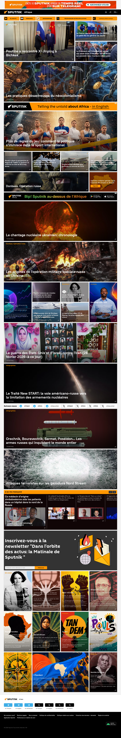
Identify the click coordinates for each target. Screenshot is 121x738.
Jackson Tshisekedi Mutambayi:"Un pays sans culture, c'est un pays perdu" (16, 675)
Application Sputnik (9, 718)
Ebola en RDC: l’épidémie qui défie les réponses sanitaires (16, 687)
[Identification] (106, 12)
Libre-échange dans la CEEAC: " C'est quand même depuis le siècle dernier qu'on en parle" (45, 605)
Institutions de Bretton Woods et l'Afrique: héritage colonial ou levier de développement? (17, 636)
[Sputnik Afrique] (13, 14)
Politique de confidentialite (47, 715)
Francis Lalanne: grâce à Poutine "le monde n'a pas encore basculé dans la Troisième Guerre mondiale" (103, 633)
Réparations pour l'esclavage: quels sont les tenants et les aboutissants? (17, 646)
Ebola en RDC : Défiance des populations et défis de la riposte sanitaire (45, 646)
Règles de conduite (103, 715)
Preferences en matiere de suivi (26, 718)
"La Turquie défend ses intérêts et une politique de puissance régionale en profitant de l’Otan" (103, 599)
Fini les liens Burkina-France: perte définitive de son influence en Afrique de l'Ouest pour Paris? (102, 311)
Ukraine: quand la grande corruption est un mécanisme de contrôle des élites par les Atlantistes (17, 595)
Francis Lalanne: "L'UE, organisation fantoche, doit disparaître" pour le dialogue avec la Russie (103, 639)
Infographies (9, 302)
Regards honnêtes (11, 632)
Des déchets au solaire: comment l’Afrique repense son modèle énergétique (74, 605)
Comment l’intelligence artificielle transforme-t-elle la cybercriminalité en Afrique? (54, 678)
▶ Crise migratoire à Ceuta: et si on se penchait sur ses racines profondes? (101, 306)
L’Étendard (60, 672)
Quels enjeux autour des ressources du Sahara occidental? (102, 593)
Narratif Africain (46, 631)
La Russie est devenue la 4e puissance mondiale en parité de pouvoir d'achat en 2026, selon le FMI (16, 316)
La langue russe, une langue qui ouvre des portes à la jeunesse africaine (53, 688)
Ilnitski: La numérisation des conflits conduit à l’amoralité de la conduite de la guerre (17, 605)
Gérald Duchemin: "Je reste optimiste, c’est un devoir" (103, 687)
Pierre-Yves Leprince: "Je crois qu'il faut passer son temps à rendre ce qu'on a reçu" (103, 675)
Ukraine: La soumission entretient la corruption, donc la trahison (15, 601)
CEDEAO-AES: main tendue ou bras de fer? (45, 637)
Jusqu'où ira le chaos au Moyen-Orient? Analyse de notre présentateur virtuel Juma (103, 317)
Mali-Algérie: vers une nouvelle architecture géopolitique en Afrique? (74, 635)
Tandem (65, 632)
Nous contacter (33, 715)
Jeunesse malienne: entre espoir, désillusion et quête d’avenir (74, 640)
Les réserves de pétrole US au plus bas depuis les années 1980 (16, 306)
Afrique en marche (97, 590)
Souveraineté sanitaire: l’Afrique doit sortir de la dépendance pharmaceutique (17, 641)
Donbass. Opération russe (46, 182)
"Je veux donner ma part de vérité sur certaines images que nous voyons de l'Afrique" (101, 645)
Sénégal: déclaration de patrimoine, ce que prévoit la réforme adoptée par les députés (54, 683)
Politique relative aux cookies (65, 715)
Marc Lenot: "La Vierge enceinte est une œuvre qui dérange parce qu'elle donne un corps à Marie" (103, 681)
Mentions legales (22, 715)
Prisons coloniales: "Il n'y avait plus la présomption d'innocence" (44, 641)
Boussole (8, 672)
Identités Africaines (98, 672)
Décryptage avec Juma (99, 302)
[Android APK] (111, 724)
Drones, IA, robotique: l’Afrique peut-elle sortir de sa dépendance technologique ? (73, 596)
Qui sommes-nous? (9, 715)
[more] (72, 59)
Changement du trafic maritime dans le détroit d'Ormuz (16, 310)
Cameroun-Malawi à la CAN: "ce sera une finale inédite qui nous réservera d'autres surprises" (45, 594)
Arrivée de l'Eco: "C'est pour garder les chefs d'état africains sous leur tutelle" (46, 599)
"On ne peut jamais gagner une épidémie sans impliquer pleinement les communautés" (16, 681)
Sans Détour (65, 284)
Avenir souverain (68, 593)
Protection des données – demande (86, 715)
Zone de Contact (39, 590)
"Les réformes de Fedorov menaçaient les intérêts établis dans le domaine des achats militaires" (103, 605)
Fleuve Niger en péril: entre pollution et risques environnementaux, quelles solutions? (73, 645)
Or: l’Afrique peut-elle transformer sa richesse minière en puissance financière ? (74, 601)
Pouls (93, 629)
